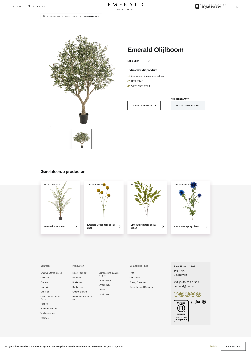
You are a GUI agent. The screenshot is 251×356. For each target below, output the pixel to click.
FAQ (132, 273)
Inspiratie (45, 287)
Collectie (45, 278)
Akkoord (233, 346)
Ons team (45, 292)
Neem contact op (188, 105)
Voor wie (45, 318)
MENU (17, 6)
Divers (102, 290)
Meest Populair (71, 16)
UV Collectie (104, 285)
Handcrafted (104, 294)
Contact (44, 282)
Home (43, 16)
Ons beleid (135, 278)
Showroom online (49, 308)
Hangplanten (105, 280)
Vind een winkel (48, 313)
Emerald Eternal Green (51, 273)
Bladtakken (77, 287)
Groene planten (79, 292)
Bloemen (76, 278)
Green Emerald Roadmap (141, 287)
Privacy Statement (138, 282)
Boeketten (77, 282)
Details (213, 346)
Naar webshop (142, 105)
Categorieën (55, 16)
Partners (44, 304)
